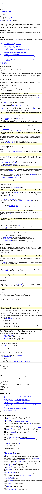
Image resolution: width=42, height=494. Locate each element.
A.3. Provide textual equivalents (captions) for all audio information (12, 46)
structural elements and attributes (6, 156)
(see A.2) (33, 431)
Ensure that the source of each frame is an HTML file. (11, 199)
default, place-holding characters (8, 236)
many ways (26, 109)
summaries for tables (6, 283)
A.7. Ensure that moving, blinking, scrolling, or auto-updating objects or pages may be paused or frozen (17, 49)
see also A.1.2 (16, 204)
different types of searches (7, 338)
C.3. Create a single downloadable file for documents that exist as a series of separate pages (15, 61)
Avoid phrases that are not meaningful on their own (11, 476)
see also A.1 (19, 225)
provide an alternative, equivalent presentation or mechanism (24, 200)
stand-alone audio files (6, 129)
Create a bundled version (5, 345)
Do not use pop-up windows (5, 238)
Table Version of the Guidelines (6, 15)
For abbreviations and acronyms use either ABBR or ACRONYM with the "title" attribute (17, 460)
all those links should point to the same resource (22, 298)
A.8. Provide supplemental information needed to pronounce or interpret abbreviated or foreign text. (16, 407)
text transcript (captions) (25, 135)
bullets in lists (34, 417)
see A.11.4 (10, 213)
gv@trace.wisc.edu (10, 17)
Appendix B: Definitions (3, 63)
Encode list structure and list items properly (7, 161)
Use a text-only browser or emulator (6, 356)
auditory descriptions (10, 141)
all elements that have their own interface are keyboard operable (16, 226)
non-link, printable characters (8, 237)
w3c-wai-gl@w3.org (16, 39)
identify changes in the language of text (16, 187)
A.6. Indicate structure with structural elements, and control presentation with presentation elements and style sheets (18, 48)
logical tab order (10, 479)
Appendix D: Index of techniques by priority (6, 64)
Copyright (1, 20)
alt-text (35, 107)
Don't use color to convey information (7, 150)
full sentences (14, 299)
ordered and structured (23, 201)
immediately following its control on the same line (10, 239)
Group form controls (4, 269)
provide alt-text (18, 140)
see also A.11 (26, 226)
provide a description (12, 205)
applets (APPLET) (6, 102)
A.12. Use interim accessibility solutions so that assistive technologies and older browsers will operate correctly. (18, 53)
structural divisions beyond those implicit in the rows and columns (15, 284)
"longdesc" (6, 119)
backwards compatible (16, 192)
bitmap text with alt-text (14, 163)
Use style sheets (7, 455)
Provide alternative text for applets (9, 204)
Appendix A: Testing (3, 62)
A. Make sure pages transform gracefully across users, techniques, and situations (10, 43)
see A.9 (40, 455)
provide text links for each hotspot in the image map (19, 105)
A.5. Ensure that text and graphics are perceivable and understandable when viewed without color (16, 399)
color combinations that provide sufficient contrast (17, 151)
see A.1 (21, 140)
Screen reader (11, 170)
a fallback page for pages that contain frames (13, 437)
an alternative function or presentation (13, 206)
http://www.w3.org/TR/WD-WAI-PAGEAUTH (8, 11)
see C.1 (14, 164)
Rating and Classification (3, 42)
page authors (12, 23)
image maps (4, 225)
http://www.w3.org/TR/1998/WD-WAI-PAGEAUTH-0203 (9, 13)
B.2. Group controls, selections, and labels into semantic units (11, 409)
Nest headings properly (8, 452)
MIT (7, 20)
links (2, 101)
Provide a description (8, 487)
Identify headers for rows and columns (10, 472)
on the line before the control (8, 240)
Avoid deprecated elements (9, 478)
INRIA (10, 20)
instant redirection (24, 168)
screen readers (9, 241)
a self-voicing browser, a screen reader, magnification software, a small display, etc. (23, 361)
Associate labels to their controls (6, 270)
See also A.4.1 (4, 180)
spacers (31, 417)
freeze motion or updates (33, 174)
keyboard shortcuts (6, 227)
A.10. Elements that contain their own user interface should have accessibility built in (15, 52)
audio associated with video (10, 429)
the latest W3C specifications (8, 318)
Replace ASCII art (4, 108)
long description (7, 118)
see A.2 (29, 140)
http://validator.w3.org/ (19, 354)
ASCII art (37, 97)
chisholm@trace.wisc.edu (10, 18)
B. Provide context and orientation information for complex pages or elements (10, 54)
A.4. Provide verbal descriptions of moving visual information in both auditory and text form (15, 47)
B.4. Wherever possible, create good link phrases (10, 58)
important (34, 108)
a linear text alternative (11, 464)
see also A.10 (17, 175)
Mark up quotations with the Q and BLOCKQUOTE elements (10, 162)
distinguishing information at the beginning (9, 339)
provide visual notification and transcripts (17, 130)
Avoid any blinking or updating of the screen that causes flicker (10, 177)
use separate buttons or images (25, 107)
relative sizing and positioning (7, 165)
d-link (19, 426)
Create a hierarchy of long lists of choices (10, 471)
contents (21, 0)
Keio (11, 20)
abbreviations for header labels (8, 286)
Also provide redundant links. (7, 104)
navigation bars (5, 336)
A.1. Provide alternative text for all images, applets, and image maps (12, 44)
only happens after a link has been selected (35, 435)
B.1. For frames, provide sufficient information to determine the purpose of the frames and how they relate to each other (19, 55)
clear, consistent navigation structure (11, 485)
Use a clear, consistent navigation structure (7, 335)
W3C (6, 20)
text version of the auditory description (10, 142)
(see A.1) (10, 195)
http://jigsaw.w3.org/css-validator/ (19, 355)
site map (5, 337)
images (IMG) (9, 417)
